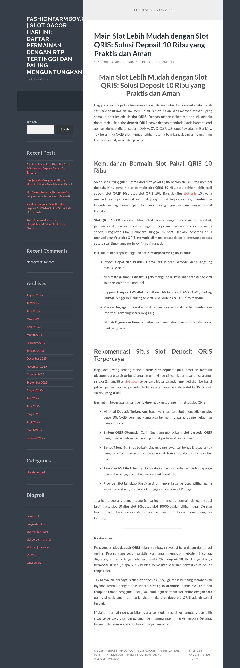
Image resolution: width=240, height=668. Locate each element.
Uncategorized (36, 472)
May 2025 (33, 414)
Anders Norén (199, 654)
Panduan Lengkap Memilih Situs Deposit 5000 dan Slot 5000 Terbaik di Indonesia (49, 208)
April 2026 (33, 326)
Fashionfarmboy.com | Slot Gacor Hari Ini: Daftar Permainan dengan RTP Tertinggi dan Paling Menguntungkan (61, 46)
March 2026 (34, 334)
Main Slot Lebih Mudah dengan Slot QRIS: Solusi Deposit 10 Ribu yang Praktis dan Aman (151, 44)
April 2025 (33, 422)
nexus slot (33, 516)
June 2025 (33, 406)
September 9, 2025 (107, 62)
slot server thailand (39, 539)
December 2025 (37, 358)
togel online (34, 562)
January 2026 (35, 350)
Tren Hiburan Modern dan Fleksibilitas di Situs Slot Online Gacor (46, 224)
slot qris (190, 193)
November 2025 (37, 366)
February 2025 (36, 438)
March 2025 (34, 430)
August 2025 (35, 390)
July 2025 (33, 398)
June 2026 (33, 311)
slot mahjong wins (38, 531)
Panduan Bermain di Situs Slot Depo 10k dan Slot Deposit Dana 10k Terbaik (48, 168)
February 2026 (36, 342)
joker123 (32, 554)
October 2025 (35, 374)
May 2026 (33, 318)
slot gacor (131, 381)
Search (32, 122)
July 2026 (33, 303)
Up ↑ (195, 658)
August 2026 (35, 295)
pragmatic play (36, 524)
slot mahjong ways (38, 547)
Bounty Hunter (138, 62)
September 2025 (37, 382)
